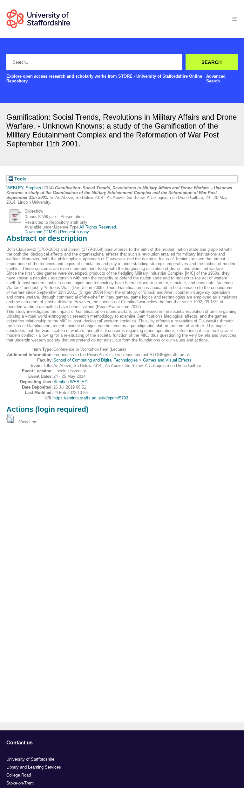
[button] (10, 418)
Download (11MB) (40, 231)
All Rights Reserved (97, 227)
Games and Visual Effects (167, 360)
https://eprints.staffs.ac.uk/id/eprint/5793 (90, 398)
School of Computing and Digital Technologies (95, 360)
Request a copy (74, 231)
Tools (19, 178)
